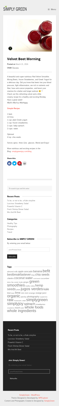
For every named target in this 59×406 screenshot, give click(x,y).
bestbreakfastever (19, 274)
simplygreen (37, 300)
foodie (21, 282)
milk (22, 293)
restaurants (18, 300)
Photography (12, 226)
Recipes (15, 68)
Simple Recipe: (13, 108)
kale (46, 289)
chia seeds (42, 274)
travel (17, 308)
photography (33, 296)
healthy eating (30, 286)
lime (17, 292)
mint (26, 293)
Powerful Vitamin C (14, 206)
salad (24, 300)
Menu (53, 9)
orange (32, 293)
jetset (18, 290)
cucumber (45, 278)
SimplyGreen (24, 395)
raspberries (43, 297)
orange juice (41, 293)
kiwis (12, 293)
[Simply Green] (15, 8)
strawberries (40, 304)
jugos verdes (32, 289)
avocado (28, 271)
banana (37, 271)
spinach (29, 304)
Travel (9, 232)
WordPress (35, 395)
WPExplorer (43, 398)
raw (10, 300)
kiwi (9, 293)
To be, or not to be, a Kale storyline (21, 201)
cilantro (10, 278)
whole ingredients (21, 311)
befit (46, 271)
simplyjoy (15, 303)
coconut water (23, 278)
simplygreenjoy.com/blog (21, 151)
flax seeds (14, 282)
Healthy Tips (12, 223)
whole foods (34, 307)
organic (13, 296)
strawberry (10, 308)
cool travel (36, 278)
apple (21, 271)
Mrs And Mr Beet (14, 212)
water (22, 308)
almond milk (12, 272)
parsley (23, 297)
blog (33, 275)
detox (9, 282)
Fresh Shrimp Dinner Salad (18, 209)
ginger (26, 282)
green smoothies (23, 283)
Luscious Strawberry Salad (17, 203)
